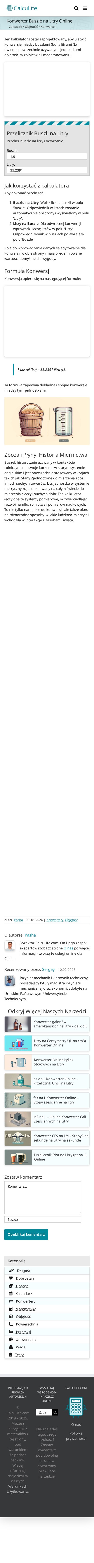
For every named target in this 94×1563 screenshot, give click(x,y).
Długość (23, 1270)
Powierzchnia (26, 1324)
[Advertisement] (47, 89)
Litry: (11, 164)
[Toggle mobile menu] (85, 8)
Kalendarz (23, 1293)
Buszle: (12, 150)
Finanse (22, 1286)
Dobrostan (24, 1278)
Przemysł (23, 1331)
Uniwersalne (26, 1339)
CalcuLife (15, 26)
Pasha (18, 920)
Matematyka (25, 1308)
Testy (19, 1354)
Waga (20, 1347)
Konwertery (55, 920)
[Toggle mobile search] (76, 8)
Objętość (31, 26)
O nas (68, 948)
